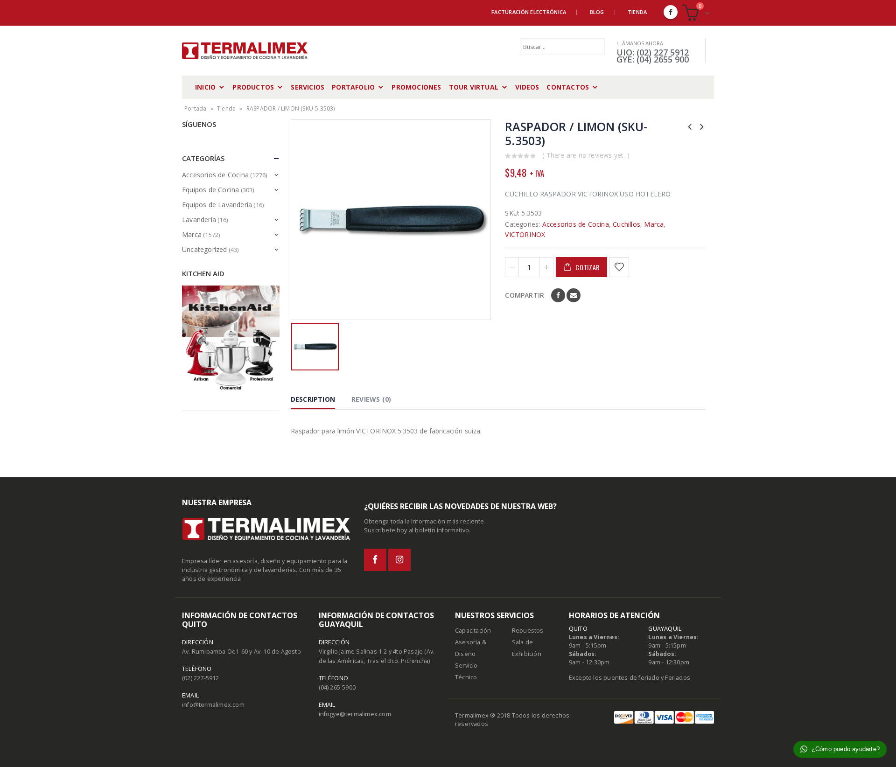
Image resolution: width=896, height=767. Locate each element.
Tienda (637, 11)
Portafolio (353, 87)
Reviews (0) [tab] (371, 399)
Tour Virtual (473, 87)
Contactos (567, 87)
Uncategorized (204, 249)
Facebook (558, 295)
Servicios (307, 87)
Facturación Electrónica (528, 11)
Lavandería (199, 219)
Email (574, 295)
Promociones (416, 87)
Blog (597, 11)
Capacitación (473, 631)
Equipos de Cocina (210, 189)
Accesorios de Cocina (575, 224)
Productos (253, 87)
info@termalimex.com (213, 705)
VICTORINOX (525, 234)
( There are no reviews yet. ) (586, 155)
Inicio (205, 87)
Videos (527, 87)
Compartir (524, 295)
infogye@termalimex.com (355, 714)
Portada (195, 108)
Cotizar (587, 267)
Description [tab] (313, 399)
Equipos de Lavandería (217, 204)
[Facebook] (671, 12)
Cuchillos (626, 224)
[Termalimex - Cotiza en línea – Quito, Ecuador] (245, 50)
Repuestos (528, 631)
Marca (654, 224)
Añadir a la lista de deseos (620, 267)
